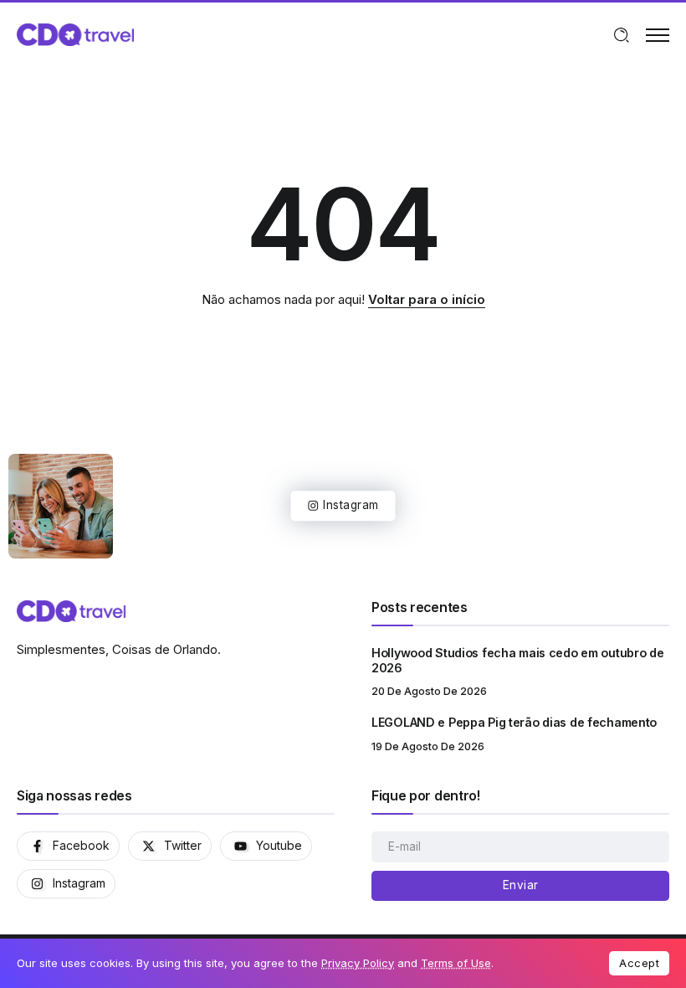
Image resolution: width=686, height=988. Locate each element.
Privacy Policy (357, 963)
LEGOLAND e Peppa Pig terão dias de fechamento (514, 722)
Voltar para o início (426, 299)
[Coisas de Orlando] (75, 34)
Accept (639, 963)
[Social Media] (68, 846)
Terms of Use (456, 963)
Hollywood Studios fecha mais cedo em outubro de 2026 (517, 661)
